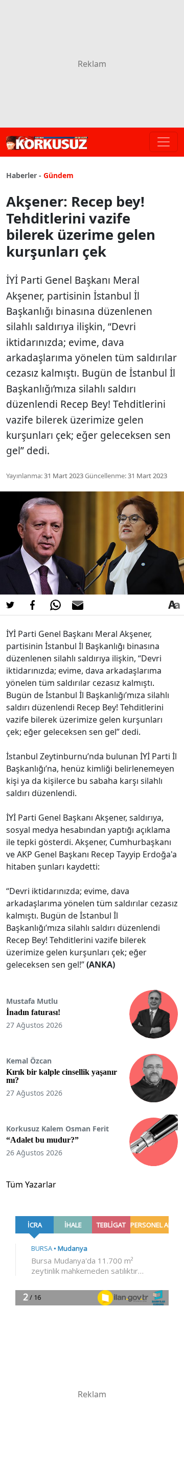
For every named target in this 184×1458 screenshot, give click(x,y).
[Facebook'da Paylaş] (32, 605)
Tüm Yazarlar (31, 1184)
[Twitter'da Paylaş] (10, 605)
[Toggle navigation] (163, 142)
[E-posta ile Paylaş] (77, 605)
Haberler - (23, 175)
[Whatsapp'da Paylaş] (55, 605)
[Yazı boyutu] (174, 605)
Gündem (58, 175)
